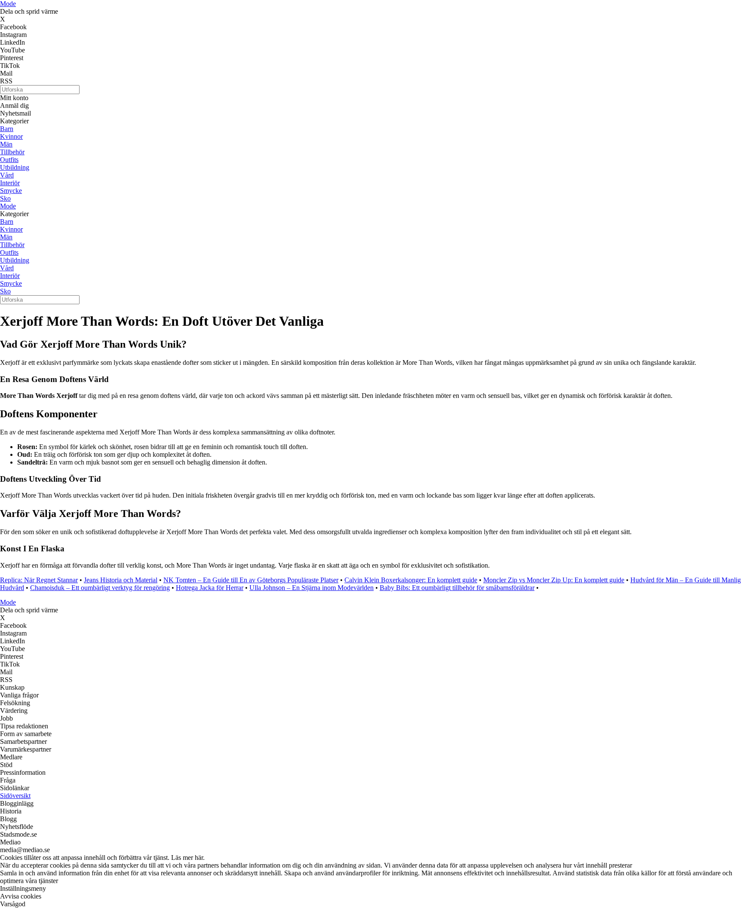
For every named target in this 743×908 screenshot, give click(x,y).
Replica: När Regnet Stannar (39, 580)
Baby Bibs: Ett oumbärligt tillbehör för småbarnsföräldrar (457, 587)
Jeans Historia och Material (120, 580)
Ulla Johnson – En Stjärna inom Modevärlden (311, 587)
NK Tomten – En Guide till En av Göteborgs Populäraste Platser (250, 580)
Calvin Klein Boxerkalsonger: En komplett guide (410, 580)
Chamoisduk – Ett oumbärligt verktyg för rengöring (100, 587)
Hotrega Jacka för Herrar (209, 587)
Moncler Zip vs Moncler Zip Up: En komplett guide (553, 580)
